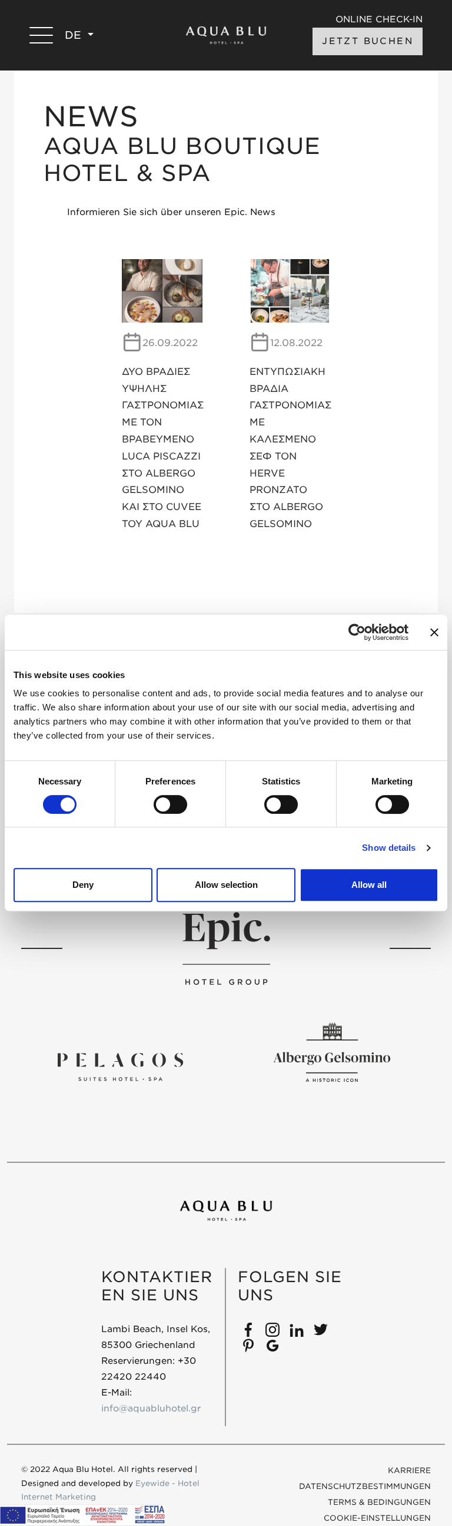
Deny (83, 885)
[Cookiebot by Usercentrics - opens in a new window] (356, 632)
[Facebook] (248, 1329)
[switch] (170, 804)
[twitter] (320, 1329)
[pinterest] (248, 1345)
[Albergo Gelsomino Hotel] (332, 1052)
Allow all (369, 885)
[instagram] (272, 1329)
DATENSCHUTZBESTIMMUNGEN (365, 1486)
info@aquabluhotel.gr (151, 1408)
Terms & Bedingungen (379, 1502)
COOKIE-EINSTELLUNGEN (377, 1518)
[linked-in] (296, 1329)
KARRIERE (409, 1470)
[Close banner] (434, 632)
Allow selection (226, 885)
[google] (272, 1345)
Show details (389, 848)
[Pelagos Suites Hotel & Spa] (120, 1066)
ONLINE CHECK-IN (379, 19)
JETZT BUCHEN (367, 41)
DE (75, 35)
